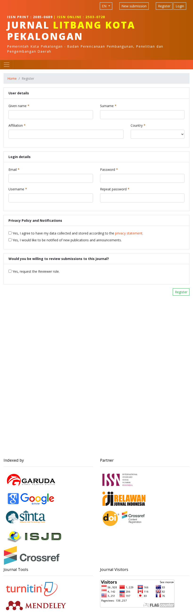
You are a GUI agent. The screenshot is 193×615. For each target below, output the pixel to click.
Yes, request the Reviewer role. (36, 271)
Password (109, 169)
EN (104, 6)
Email (14, 169)
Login (180, 6)
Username (17, 189)
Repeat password (114, 189)
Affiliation (17, 125)
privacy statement (128, 233)
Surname (108, 105)
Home (12, 78)
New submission (134, 6)
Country (138, 125)
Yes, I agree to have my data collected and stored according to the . (77, 233)
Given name (18, 105)
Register (164, 6)
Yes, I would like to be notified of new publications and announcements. (67, 240)
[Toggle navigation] (6, 64)
